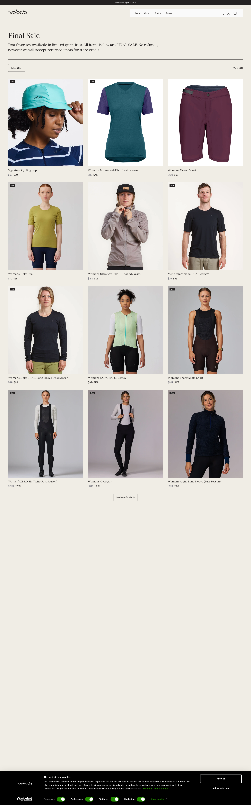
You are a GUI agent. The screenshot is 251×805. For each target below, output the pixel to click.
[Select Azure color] (95, 370)
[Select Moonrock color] (92, 266)
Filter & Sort (16, 68)
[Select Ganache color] (172, 370)
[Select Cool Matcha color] (92, 370)
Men (137, 13)
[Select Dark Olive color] (175, 162)
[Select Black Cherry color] (179, 162)
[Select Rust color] (22, 370)
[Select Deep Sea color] (92, 162)
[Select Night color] (95, 162)
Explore (158, 13)
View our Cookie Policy (155, 788)
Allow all (221, 778)
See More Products (125, 497)
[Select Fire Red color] (99, 266)
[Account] (228, 13)
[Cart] (235, 13)
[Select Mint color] (12, 162)
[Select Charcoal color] (182, 162)
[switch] (89, 799)
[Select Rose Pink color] (99, 370)
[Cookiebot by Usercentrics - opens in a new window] (24, 799)
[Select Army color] (16, 266)
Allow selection (221, 788)
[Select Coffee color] (19, 266)
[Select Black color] (172, 266)
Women (147, 13)
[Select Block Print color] (16, 162)
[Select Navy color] (172, 162)
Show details (157, 799)
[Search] (222, 13)
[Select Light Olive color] (12, 266)
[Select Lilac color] (16, 370)
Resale (169, 13)
